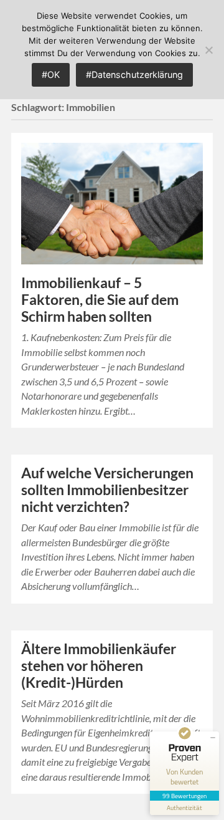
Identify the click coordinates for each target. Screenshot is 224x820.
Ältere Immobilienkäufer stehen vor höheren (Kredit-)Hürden (98, 665)
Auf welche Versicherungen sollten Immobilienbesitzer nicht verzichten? (107, 490)
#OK (51, 74)
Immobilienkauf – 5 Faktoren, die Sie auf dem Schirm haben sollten (100, 299)
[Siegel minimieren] (213, 737)
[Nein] (208, 50)
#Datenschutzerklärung (134, 74)
